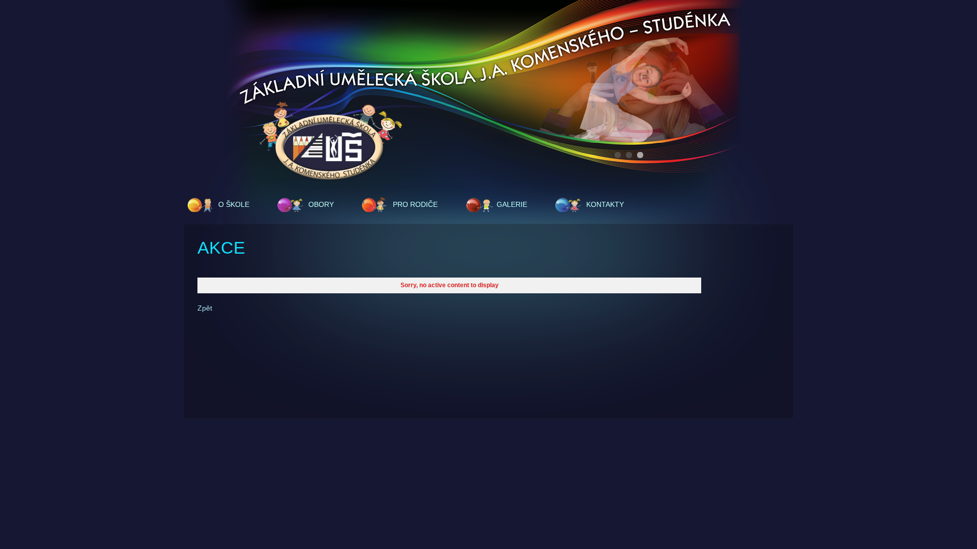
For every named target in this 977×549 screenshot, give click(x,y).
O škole (233, 204)
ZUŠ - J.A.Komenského (331, 142)
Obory (321, 204)
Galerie (512, 204)
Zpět (204, 308)
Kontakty (605, 204)
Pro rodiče (415, 204)
